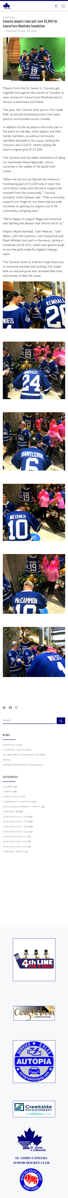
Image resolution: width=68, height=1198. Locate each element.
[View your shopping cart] (56, 6)
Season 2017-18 (15, 826)
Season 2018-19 (15, 831)
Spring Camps (13, 851)
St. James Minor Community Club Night (24, 754)
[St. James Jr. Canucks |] (7, 5)
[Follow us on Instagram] (16, 707)
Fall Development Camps (22, 806)
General (9, 811)
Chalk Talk (11, 796)
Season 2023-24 (15, 846)
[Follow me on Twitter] (4, 707)
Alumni (8, 786)
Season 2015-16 (15, 816)
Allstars (7, 759)
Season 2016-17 (15, 821)
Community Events (17, 801)
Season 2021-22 (15, 841)
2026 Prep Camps (13, 744)
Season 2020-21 (15, 836)
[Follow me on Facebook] (10, 707)
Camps (7, 791)
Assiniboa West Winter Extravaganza (23, 764)
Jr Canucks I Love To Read (17, 749)
